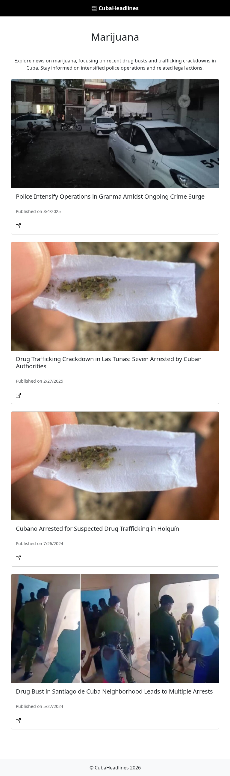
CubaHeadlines (118, 8)
